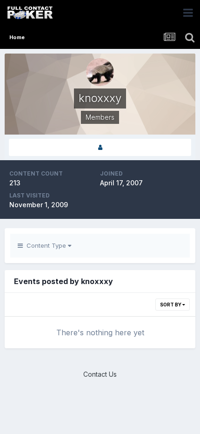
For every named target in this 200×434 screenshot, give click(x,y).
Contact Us (100, 374)
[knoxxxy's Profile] (100, 147)
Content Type (45, 245)
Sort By (171, 304)
